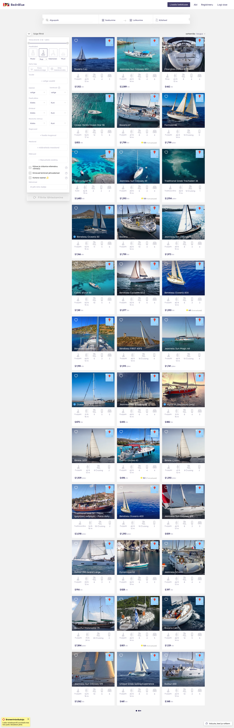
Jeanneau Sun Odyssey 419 (179, 516)
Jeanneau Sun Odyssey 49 (133, 180)
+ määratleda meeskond (48, 147)
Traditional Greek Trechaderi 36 (181, 180)
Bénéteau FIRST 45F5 (130, 348)
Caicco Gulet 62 (82, 180)
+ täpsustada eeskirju (48, 160)
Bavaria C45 (171, 627)
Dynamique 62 (127, 572)
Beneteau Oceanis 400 (177, 292)
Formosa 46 (171, 124)
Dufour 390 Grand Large (87, 572)
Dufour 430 (170, 683)
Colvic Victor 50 (82, 292)
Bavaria (123, 236)
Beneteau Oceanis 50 (88, 236)
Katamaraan (53, 59)
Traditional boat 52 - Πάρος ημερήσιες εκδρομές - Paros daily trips (91, 516)
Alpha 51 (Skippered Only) (181, 404)
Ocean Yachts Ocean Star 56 (89, 124)
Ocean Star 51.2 (85, 404)
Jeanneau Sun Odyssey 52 (178, 236)
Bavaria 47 (125, 124)
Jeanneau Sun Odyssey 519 (88, 683)
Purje (41, 59)
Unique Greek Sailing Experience (136, 683)
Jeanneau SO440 (174, 572)
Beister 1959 (80, 460)
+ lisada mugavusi (48, 135)
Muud (63, 59)
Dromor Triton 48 (128, 627)
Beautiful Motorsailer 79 (87, 627)
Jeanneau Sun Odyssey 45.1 (133, 69)
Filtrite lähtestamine (50, 197)
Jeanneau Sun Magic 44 (177, 348)
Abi (195, 4)
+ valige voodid (48, 81)
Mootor (32, 59)
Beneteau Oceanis (84, 348)
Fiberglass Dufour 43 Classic (179, 69)
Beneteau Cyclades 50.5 (132, 292)
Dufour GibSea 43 (128, 460)
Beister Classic (172, 460)
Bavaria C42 (80, 69)
